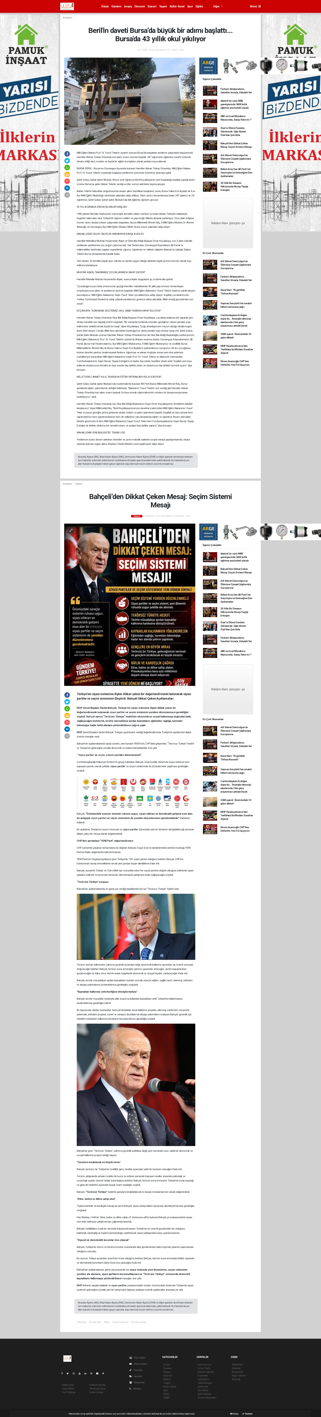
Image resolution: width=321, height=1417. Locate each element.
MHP (80, 707)
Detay (235, 1413)
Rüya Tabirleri (239, 1375)
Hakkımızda (68, 1385)
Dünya (105, 6)
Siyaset (151, 6)
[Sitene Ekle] (104, 1373)
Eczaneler (203, 1375)
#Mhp (106, 1322)
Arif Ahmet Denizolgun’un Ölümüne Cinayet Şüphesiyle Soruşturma (236, 159)
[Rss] (92, 1373)
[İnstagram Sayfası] (75, 1373)
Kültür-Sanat (177, 6)
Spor (190, 6)
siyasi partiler (118, 712)
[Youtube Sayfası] (81, 1373)
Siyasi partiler (86, 755)
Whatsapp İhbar (97, 1388)
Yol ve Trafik (204, 1368)
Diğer (217, 6)
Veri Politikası (68, 1392)
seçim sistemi (106, 755)
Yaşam (163, 6)
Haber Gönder (96, 1392)
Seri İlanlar (203, 1390)
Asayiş (128, 6)
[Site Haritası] (98, 1373)
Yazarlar (138, 1370)
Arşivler (138, 1376)
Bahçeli (90, 716)
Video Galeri (140, 1364)
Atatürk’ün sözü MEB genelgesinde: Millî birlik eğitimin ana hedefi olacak (235, 104)
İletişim (137, 1388)
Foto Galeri (140, 1357)
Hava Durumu (205, 1364)
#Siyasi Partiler (138, 1322)
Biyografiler (238, 1372)
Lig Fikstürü (203, 1379)
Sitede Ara (237, 1364)
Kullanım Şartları (97, 1385)
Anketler (236, 1368)
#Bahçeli (81, 1322)
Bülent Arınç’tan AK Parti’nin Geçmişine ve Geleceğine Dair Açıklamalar (236, 172)
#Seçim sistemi (120, 1322)
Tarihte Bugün (205, 1383)
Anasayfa (67, 17)
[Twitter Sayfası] (69, 1373)
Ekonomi (139, 6)
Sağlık (166, 1397)
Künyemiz (139, 1382)
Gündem (116, 6)
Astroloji (236, 1379)
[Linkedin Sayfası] (86, 1373)
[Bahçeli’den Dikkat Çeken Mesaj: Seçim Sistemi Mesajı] (129, 604)
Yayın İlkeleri (68, 1388)
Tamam (248, 1413)
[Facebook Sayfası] (63, 1373)
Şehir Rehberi (204, 1394)
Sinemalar (203, 1386)
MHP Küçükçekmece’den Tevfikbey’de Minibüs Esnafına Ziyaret (237, 349)
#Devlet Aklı (95, 1322)
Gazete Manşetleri (207, 1397)
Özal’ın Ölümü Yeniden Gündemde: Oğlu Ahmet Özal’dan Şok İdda (233, 131)
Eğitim (199, 6)
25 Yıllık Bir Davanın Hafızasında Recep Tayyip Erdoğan (234, 186)
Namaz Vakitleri (206, 1372)
